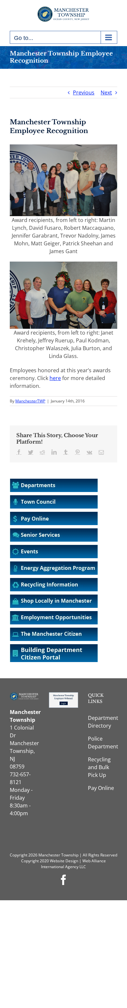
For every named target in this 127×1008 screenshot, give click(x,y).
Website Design (64, 861)
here (55, 378)
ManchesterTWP (30, 401)
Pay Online (101, 788)
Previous (83, 92)
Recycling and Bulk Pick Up (99, 767)
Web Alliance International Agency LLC (73, 863)
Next (106, 92)
